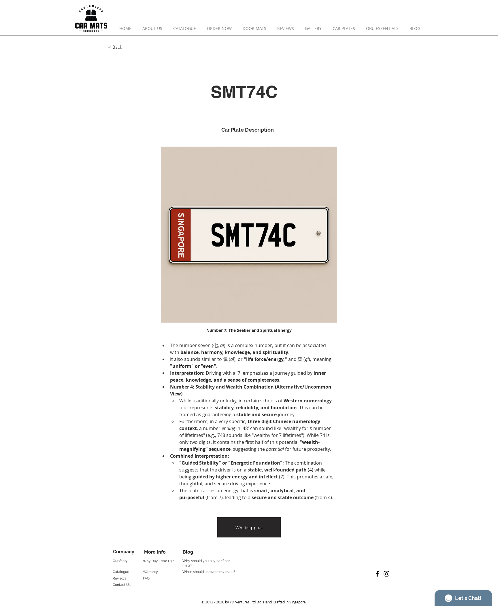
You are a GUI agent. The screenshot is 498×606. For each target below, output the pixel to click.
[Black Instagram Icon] (386, 573)
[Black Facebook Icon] (377, 573)
